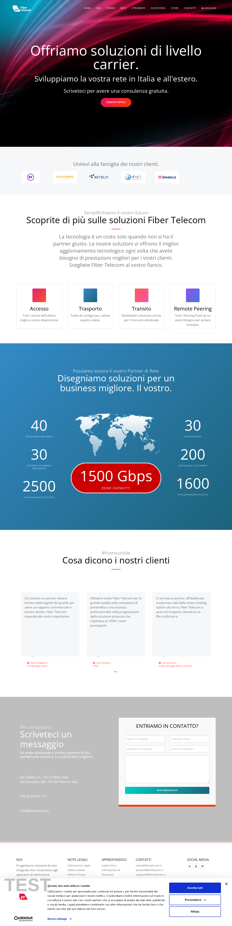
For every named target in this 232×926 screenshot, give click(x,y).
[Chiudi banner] (226, 884)
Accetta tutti (195, 887)
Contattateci (116, 102)
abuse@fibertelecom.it (149, 870)
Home (87, 8)
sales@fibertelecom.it (149, 865)
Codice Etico (109, 865)
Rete (123, 8)
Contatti (190, 8)
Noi (99, 8)
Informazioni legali (79, 865)
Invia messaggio (167, 790)
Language (210, 8)
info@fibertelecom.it (34, 811)
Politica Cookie (76, 870)
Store (175, 8)
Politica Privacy (77, 874)
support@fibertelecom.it (150, 874)
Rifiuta (195, 911)
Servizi (110, 8)
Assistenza (158, 8)
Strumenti (139, 8)
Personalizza (193, 899)
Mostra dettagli (57, 918)
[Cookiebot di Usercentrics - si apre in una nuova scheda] (23, 919)
